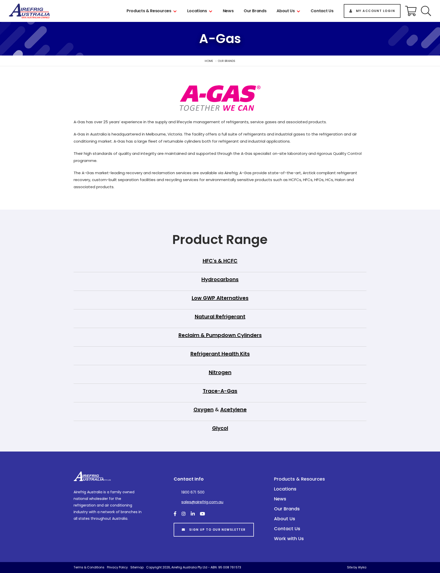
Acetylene (233, 409)
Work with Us (289, 538)
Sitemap (137, 567)
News (228, 11)
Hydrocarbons (220, 279)
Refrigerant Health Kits (220, 353)
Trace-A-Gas (220, 390)
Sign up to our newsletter (217, 529)
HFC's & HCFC (220, 260)
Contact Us (322, 11)
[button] (426, 11)
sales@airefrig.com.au (202, 501)
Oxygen (204, 409)
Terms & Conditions (89, 567)
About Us (286, 11)
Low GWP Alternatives (220, 298)
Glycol (220, 428)
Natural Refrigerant (220, 316)
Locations (197, 11)
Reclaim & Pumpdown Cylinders (220, 335)
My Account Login (375, 11)
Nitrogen (220, 372)
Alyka (362, 567)
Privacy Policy (117, 567)
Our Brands (255, 11)
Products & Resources (149, 11)
